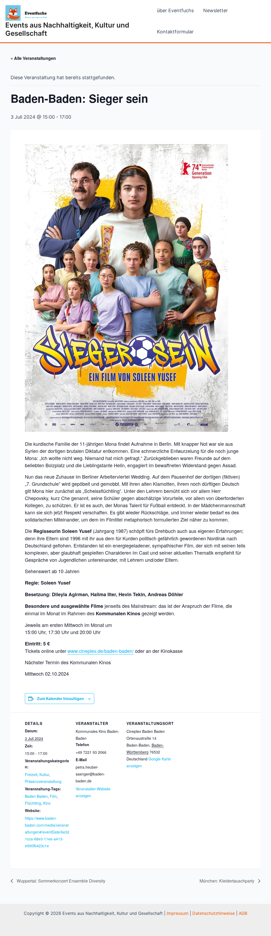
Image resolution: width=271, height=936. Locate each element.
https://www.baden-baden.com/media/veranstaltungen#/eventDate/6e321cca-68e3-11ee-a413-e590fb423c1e (47, 831)
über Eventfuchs (175, 10)
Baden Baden (36, 796)
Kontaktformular (175, 31)
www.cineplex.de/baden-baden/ (100, 650)
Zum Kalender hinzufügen (60, 698)
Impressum (177, 913)
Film (53, 796)
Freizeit (31, 774)
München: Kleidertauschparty (227, 881)
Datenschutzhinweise (213, 913)
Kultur (44, 774)
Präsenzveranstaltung (43, 781)
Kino (47, 803)
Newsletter (215, 10)
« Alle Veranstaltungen (33, 58)
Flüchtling (33, 803)
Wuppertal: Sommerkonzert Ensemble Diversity (60, 881)
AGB (243, 913)
